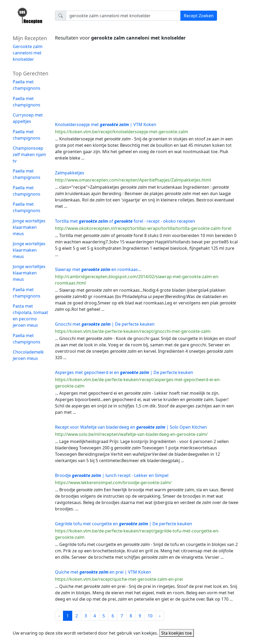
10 (150, 616)
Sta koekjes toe (176, 633)
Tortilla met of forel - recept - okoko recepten (125, 221)
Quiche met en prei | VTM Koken (103, 572)
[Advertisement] (146, 80)
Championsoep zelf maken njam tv (29, 154)
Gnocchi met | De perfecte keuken (105, 324)
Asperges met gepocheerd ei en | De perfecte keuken (124, 372)
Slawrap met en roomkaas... (98, 269)
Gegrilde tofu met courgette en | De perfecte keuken (123, 524)
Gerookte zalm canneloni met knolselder (27, 53)
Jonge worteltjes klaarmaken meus (29, 227)
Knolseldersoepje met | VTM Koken (105, 124)
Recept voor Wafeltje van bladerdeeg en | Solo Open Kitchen (131, 427)
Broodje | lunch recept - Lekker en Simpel (111, 475)
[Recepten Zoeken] (31, 17)
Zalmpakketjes (69, 173)
